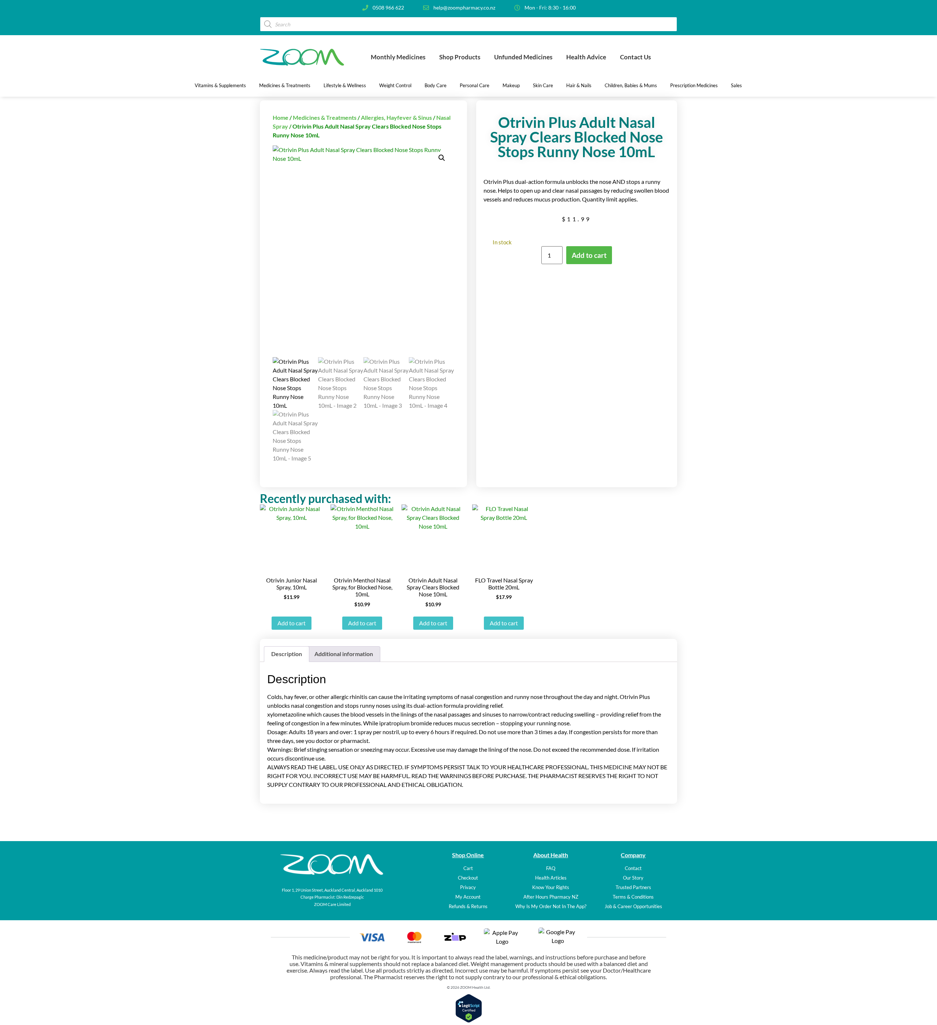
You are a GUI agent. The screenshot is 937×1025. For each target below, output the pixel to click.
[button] (441, 157)
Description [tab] (286, 653)
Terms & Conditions (633, 897)
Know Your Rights (550, 887)
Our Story (633, 878)
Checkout (468, 878)
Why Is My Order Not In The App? (550, 906)
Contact (633, 868)
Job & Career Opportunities (633, 906)
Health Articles (551, 878)
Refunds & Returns (468, 906)
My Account (468, 897)
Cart (468, 868)
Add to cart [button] (291, 622)
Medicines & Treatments (324, 117)
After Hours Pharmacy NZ (550, 897)
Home (280, 117)
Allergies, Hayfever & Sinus (396, 117)
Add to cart (589, 255)
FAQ (550, 868)
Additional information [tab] (343, 653)
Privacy (468, 887)
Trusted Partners (633, 887)
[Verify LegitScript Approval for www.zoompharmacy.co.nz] (468, 1020)
